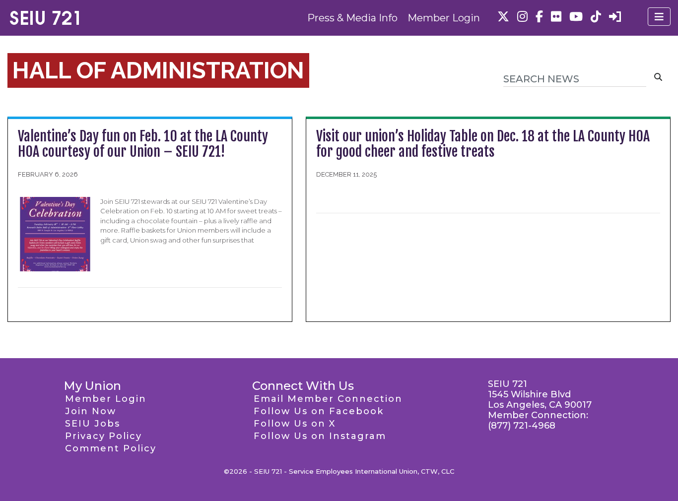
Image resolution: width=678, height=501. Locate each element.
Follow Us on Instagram (320, 436)
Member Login (443, 18)
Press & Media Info (352, 18)
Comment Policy (110, 448)
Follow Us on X (295, 423)
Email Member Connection (328, 398)
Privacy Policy (103, 436)
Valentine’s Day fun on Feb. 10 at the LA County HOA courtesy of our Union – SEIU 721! (143, 143)
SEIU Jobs (92, 423)
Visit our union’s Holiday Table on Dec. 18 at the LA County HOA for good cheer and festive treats (483, 143)
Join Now (90, 411)
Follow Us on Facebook (319, 411)
